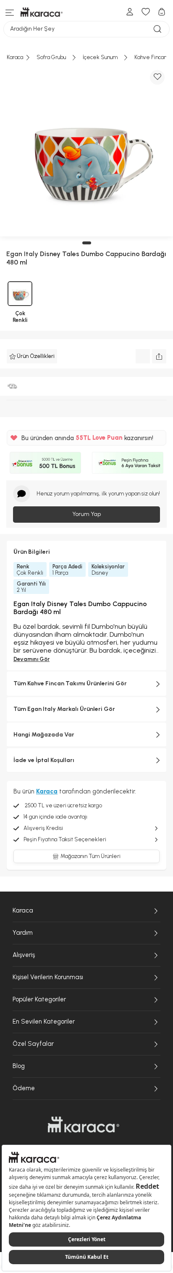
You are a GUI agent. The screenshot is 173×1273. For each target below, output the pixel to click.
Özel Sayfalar (33, 1043)
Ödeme (24, 1088)
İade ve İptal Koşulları (43, 760)
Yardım (23, 932)
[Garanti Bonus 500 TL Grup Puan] (45, 463)
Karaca (23, 910)
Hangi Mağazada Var (43, 734)
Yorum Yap (86, 514)
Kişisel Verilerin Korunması (48, 977)
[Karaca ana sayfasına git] (83, 1125)
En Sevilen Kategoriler (44, 1021)
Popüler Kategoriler (39, 999)
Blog (19, 1066)
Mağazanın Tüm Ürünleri (90, 856)
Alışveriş (24, 955)
